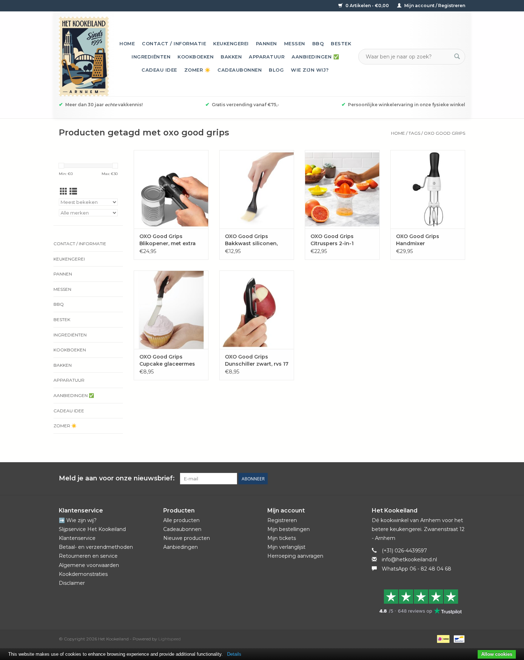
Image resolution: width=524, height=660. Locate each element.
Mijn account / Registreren (434, 5)
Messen (294, 43)
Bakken (231, 57)
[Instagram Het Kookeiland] (459, 478)
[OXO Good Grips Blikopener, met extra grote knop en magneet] (171, 189)
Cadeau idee (159, 70)
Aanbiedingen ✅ (315, 57)
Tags (414, 133)
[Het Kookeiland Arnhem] (84, 56)
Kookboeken (196, 57)
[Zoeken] (457, 57)
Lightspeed (169, 638)
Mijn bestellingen (288, 529)
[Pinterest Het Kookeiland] (434, 478)
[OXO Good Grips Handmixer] (427, 189)
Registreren (282, 520)
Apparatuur (266, 57)
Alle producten (181, 520)
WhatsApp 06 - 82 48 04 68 (416, 569)
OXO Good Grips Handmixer (417, 240)
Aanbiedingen (180, 547)
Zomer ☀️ (197, 70)
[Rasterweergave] (63, 191)
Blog (276, 70)
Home (127, 43)
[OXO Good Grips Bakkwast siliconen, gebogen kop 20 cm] (256, 189)
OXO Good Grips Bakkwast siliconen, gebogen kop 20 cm (252, 240)
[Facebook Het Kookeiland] (421, 478)
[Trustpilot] (419, 601)
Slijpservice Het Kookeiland (92, 529)
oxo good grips (444, 133)
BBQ (318, 43)
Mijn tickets (281, 538)
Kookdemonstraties (83, 574)
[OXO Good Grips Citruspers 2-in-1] (342, 189)
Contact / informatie (174, 43)
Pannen (266, 43)
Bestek (341, 43)
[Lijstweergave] (73, 191)
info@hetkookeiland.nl (409, 559)
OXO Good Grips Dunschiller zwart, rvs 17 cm (256, 360)
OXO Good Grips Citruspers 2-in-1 (332, 240)
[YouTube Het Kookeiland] (446, 478)
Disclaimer (72, 583)
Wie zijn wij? (310, 70)
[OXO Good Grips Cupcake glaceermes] (171, 309)
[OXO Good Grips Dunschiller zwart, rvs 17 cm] (256, 309)
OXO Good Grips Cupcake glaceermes (167, 360)
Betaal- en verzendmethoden (96, 547)
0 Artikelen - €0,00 (367, 5)
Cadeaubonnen (239, 70)
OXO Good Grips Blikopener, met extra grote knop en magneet (171, 240)
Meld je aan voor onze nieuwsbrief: (117, 478)
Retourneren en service (88, 556)
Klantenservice (77, 538)
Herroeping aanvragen (295, 556)
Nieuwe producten (186, 538)
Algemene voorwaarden (89, 565)
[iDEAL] (442, 638)
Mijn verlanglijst (286, 547)
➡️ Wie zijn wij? (78, 520)
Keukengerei (231, 43)
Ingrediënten (151, 57)
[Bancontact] (458, 638)
